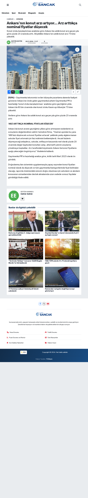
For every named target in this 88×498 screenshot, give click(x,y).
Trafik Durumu (52, 332)
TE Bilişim (49, 359)
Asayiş (41, 13)
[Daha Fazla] (21, 92)
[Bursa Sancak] (44, 5)
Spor (14, 13)
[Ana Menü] (8, 5)
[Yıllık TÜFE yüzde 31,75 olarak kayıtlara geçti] (62, 249)
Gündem (5, 13)
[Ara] (80, 5)
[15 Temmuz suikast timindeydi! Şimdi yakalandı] (26, 277)
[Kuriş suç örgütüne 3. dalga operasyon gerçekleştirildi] (26, 221)
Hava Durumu (14, 332)
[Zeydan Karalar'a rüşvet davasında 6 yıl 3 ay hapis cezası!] (62, 221)
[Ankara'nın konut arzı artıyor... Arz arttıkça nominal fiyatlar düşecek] (44, 67)
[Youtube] (48, 304)
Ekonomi (22, 13)
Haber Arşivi (52, 343)
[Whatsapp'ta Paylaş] (17, 92)
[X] (44, 304)
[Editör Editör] (14, 195)
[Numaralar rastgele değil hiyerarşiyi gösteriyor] (62, 277)
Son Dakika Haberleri (16, 343)
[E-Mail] (22, 199)
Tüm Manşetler (52, 337)
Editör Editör (27, 194)
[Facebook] (40, 304)
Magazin (32, 13)
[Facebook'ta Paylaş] (9, 92)
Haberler (10, 19)
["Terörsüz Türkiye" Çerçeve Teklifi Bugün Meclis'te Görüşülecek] (26, 249)
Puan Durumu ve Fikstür (17, 337)
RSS (24, 352)
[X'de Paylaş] (13, 92)
